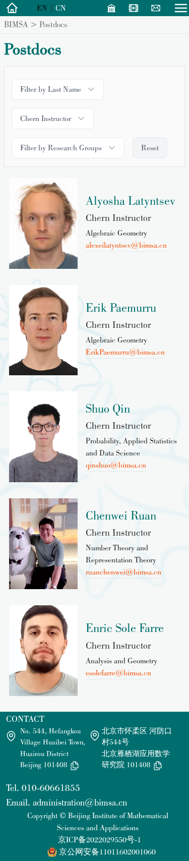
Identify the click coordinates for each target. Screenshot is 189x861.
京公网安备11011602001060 (107, 851)
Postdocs (53, 24)
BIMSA (16, 24)
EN (42, 8)
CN (60, 8)
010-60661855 (51, 787)
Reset (150, 147)
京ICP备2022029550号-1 (99, 839)
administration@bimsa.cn (80, 802)
